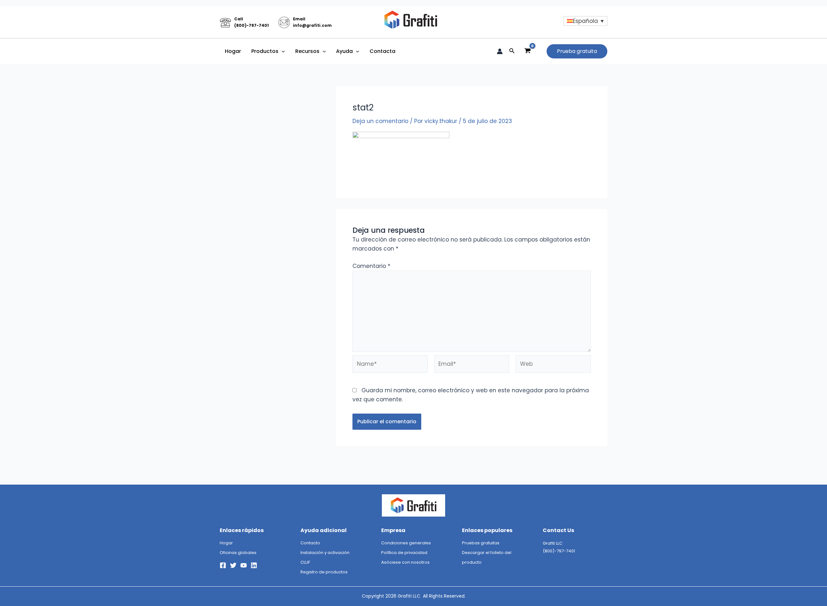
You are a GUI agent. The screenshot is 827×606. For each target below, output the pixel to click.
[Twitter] (233, 565)
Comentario (371, 266)
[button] (281, 51)
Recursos (307, 51)
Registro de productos (324, 572)
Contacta (382, 51)
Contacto (310, 543)
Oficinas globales (238, 553)
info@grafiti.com (312, 25)
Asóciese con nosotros (405, 562)
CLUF (305, 562)
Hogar (233, 51)
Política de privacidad (404, 553)
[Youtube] (243, 565)
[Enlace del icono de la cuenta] (500, 51)
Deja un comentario (380, 121)
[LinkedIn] (254, 565)
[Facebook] (223, 565)
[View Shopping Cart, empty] (527, 51)
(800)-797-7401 (251, 25)
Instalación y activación (325, 553)
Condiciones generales (406, 543)
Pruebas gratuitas (480, 543)
